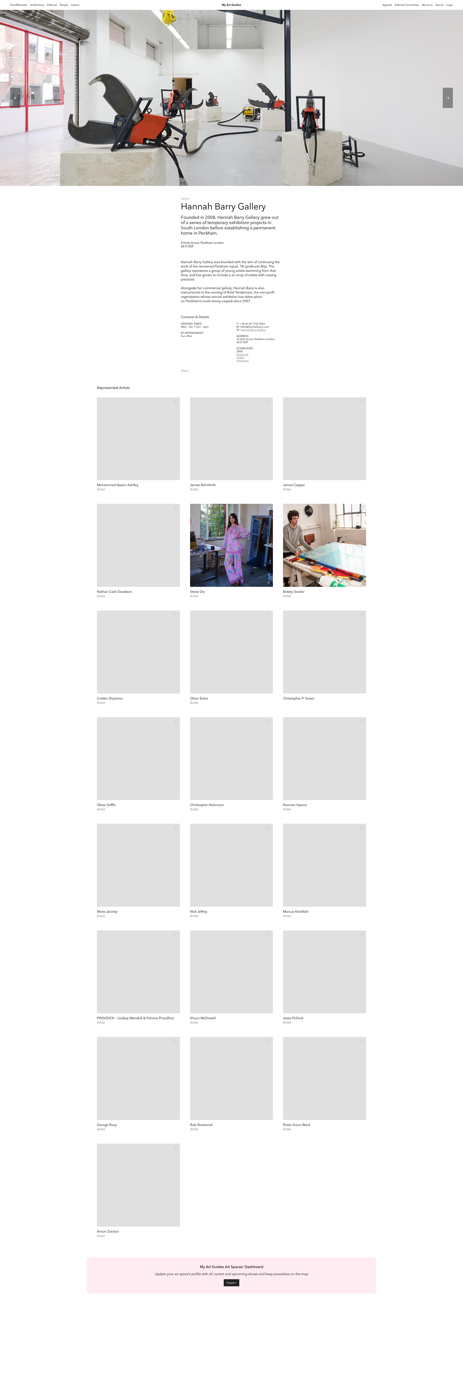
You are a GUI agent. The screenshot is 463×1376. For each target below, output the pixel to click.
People (64, 5)
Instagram (243, 360)
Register (231, 1282)
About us (427, 5)
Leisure (75, 5)
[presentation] (15, 98)
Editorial (52, 5)
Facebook (242, 354)
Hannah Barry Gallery (253, 329)
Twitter (241, 357)
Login (449, 5)
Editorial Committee (407, 5)
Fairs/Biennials (18, 5)
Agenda (387, 5)
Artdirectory (37, 5)
